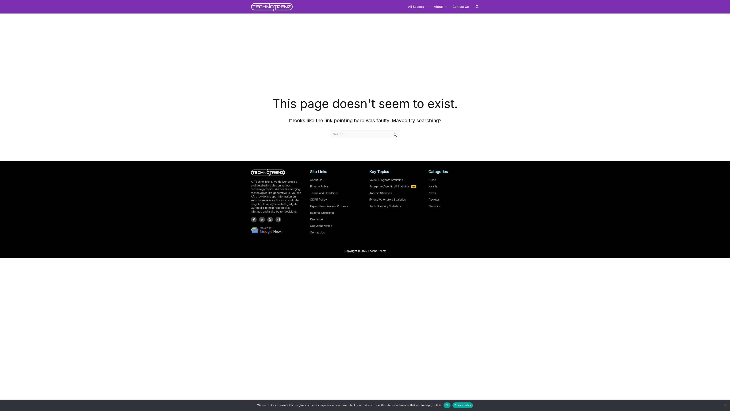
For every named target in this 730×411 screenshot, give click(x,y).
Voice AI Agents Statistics (386, 180)
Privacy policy (462, 405)
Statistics (434, 206)
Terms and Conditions (324, 193)
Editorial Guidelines (322, 212)
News (432, 193)
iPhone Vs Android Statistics (387, 199)
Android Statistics (380, 193)
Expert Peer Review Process (329, 206)
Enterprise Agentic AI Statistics (392, 186)
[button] (477, 6)
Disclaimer (317, 219)
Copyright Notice (321, 226)
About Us (316, 180)
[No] (725, 405)
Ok (447, 405)
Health (432, 186)
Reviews (434, 199)
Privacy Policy (319, 186)
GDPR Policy (318, 199)
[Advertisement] (365, 66)
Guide (432, 180)
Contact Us (317, 232)
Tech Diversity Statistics (385, 206)
